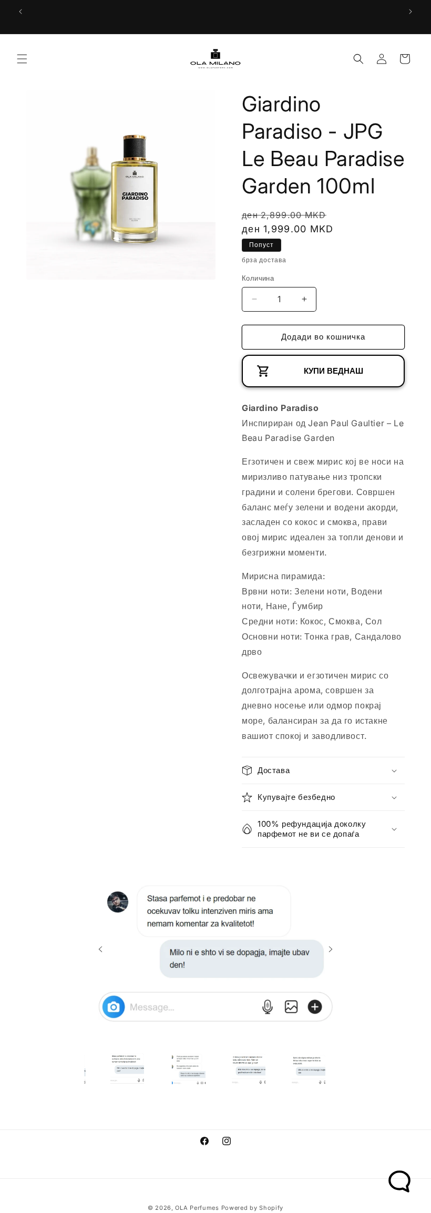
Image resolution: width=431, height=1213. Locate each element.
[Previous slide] (100, 949)
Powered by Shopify (252, 1207)
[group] (127, 1067)
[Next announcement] (410, 11)
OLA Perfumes (197, 1207)
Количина (258, 278)
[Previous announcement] (20, 11)
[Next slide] (330, 949)
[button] (22, 58)
